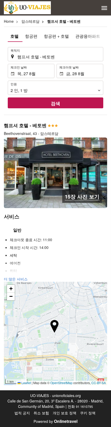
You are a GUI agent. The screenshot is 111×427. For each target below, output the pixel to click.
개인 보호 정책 (64, 412)
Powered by (55, 421)
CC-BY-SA (98, 382)
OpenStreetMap (61, 382)
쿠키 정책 (88, 412)
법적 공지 (22, 412)
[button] (104, 8)
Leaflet (26, 382)
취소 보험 (41, 412)
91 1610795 (84, 406)
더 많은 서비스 (16, 278)
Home (9, 21)
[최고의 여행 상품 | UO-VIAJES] (27, 8)
